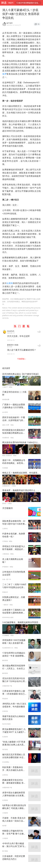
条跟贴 (21, 358)
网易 (4, 3)
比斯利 (10, 283)
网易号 (11, 3)
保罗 (4, 73)
